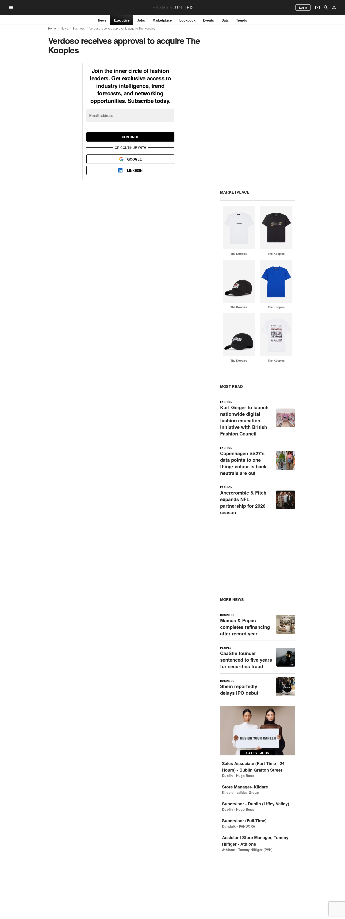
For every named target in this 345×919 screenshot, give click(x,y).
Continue (130, 137)
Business (79, 28)
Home (52, 28)
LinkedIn (134, 170)
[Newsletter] (317, 7)
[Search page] (326, 7)
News (64, 28)
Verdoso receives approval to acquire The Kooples (122, 28)
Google (134, 159)
